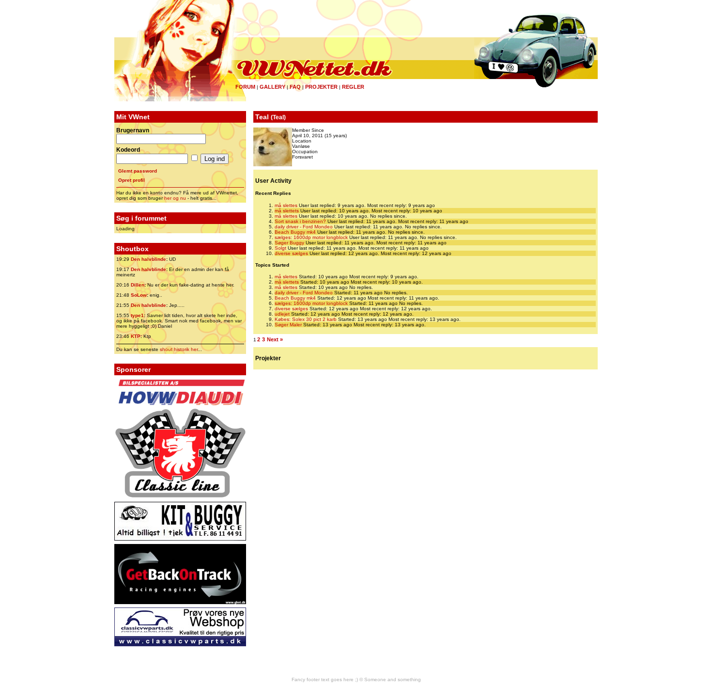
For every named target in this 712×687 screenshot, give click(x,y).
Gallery (272, 87)
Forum (245, 87)
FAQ (295, 87)
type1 (137, 315)
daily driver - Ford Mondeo (304, 226)
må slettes (286, 205)
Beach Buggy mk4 (295, 232)
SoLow (139, 295)
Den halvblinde (148, 259)
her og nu (175, 198)
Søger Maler (288, 324)
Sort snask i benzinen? (300, 221)
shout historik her (179, 349)
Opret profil (131, 180)
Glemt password (137, 171)
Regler (353, 87)
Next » (275, 339)
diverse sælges (291, 253)
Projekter (321, 87)
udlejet (282, 314)
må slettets (287, 210)
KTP (135, 336)
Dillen (137, 285)
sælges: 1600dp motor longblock (311, 237)
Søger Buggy (289, 242)
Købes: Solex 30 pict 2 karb (306, 319)
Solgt (280, 248)
